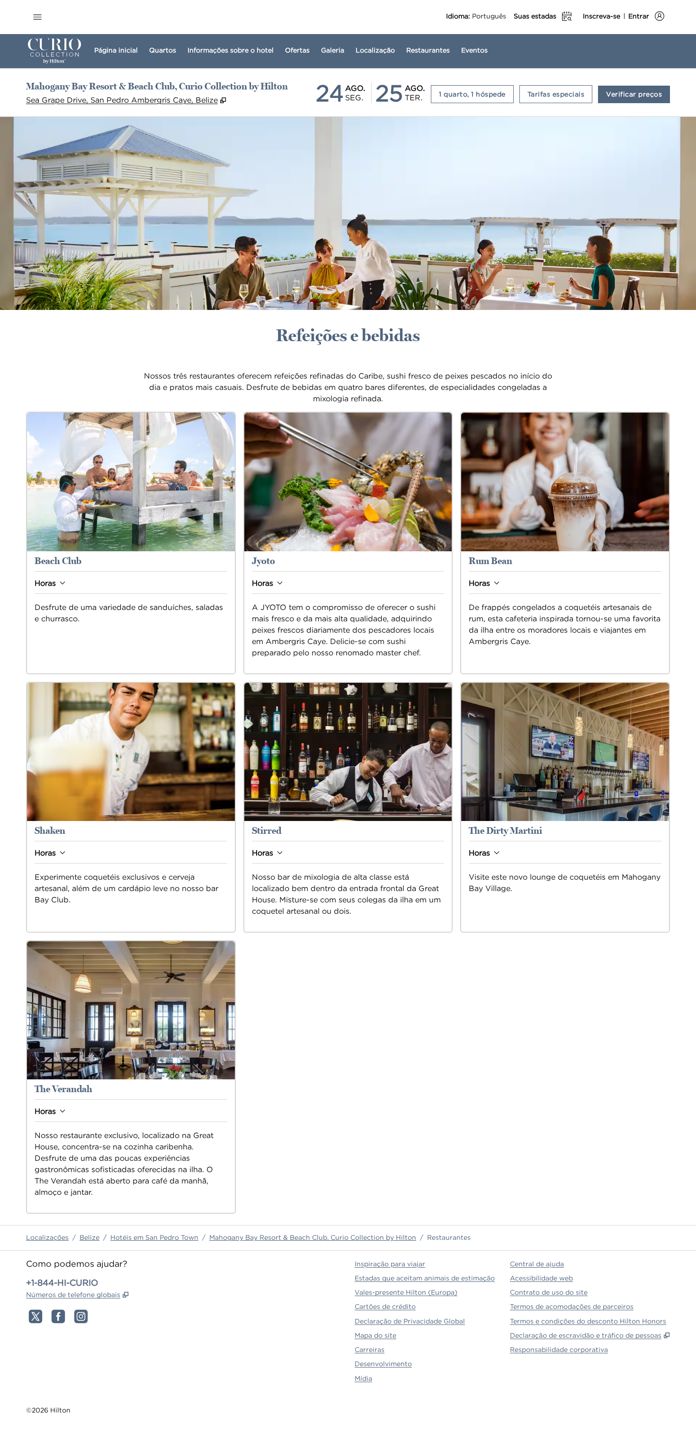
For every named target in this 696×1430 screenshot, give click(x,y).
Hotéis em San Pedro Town (154, 1237)
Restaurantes (449, 1237)
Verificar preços (638, 93)
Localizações (47, 1237)
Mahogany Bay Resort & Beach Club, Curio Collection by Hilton (312, 1237)
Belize (89, 1237)
